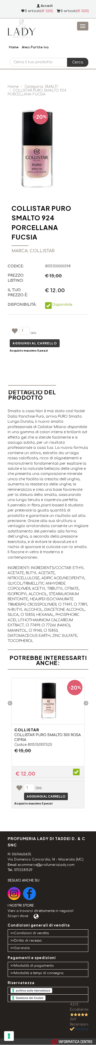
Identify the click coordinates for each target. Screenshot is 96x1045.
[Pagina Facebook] (29, 893)
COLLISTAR (26, 729)
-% (40, 116)
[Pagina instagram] (14, 893)
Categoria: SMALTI (41, 87)
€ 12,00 (25, 773)
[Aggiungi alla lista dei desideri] (14, 332)
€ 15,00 (22, 750)
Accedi (47, 6)
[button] (77, 62)
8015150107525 (40, 745)
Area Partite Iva (35, 47)
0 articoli (69, 11)
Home (14, 47)
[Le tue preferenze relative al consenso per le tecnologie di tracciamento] (9, 1036)
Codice (20, 745)
